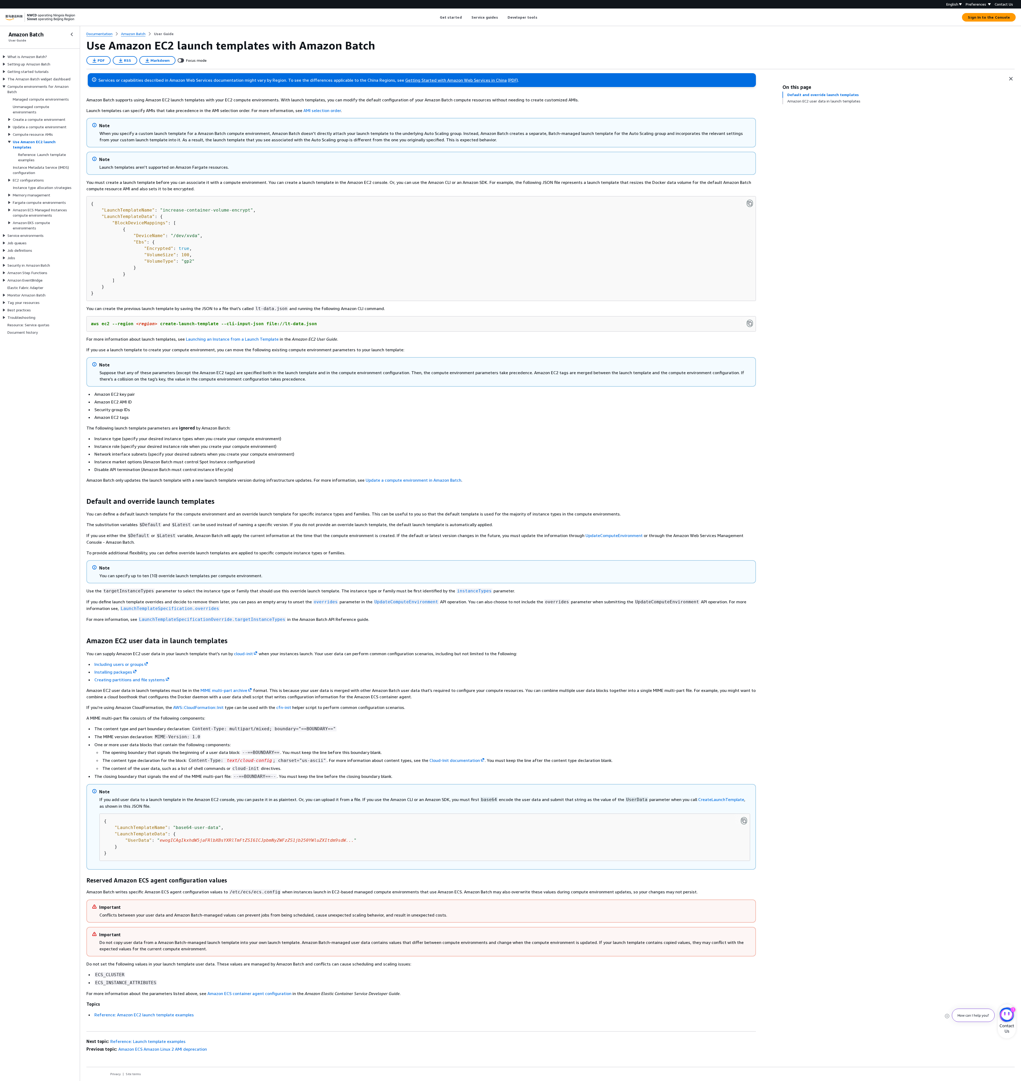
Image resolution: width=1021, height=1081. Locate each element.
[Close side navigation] (72, 34)
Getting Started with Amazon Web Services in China (456, 80)
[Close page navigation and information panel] (1011, 79)
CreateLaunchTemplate (721, 799)
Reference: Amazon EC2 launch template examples (144, 1014)
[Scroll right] (541, 17)
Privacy (115, 1074)
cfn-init (283, 707)
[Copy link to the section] (82, 501)
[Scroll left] (435, 17)
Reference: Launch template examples (148, 1041)
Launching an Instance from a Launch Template (232, 339)
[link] (164, 33)
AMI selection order (322, 110)
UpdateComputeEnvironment (614, 535)
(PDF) (513, 80)
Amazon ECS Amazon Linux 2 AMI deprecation (162, 1049)
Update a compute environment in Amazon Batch (413, 480)
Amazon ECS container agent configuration (249, 993)
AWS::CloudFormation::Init (198, 707)
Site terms (133, 1074)
